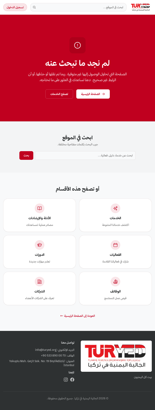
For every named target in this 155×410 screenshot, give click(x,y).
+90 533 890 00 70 (53, 355)
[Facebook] (72, 380)
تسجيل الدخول (15, 7)
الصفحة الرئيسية (90, 94)
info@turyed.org (46, 350)
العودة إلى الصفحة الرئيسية (79, 316)
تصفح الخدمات (59, 94)
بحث (26, 155)
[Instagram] (66, 380)
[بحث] (34, 7)
